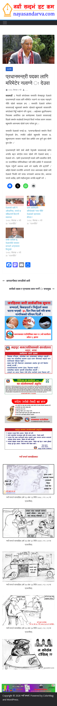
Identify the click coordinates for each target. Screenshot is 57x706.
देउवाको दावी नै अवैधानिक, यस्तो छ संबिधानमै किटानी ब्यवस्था (13, 212)
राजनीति (9, 69)
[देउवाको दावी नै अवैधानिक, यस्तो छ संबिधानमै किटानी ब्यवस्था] (15, 201)
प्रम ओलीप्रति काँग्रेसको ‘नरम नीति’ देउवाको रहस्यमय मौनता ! (35, 212)
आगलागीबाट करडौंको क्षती (18, 280)
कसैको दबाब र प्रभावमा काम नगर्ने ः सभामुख (30, 289)
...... (26, 89)
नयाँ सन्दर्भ (25, 695)
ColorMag (48, 695)
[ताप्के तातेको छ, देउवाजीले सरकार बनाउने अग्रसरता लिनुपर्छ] (15, 233)
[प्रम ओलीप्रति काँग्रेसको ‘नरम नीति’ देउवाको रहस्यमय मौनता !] (36, 201)
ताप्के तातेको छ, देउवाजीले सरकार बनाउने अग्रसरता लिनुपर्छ (12, 244)
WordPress (12, 699)
